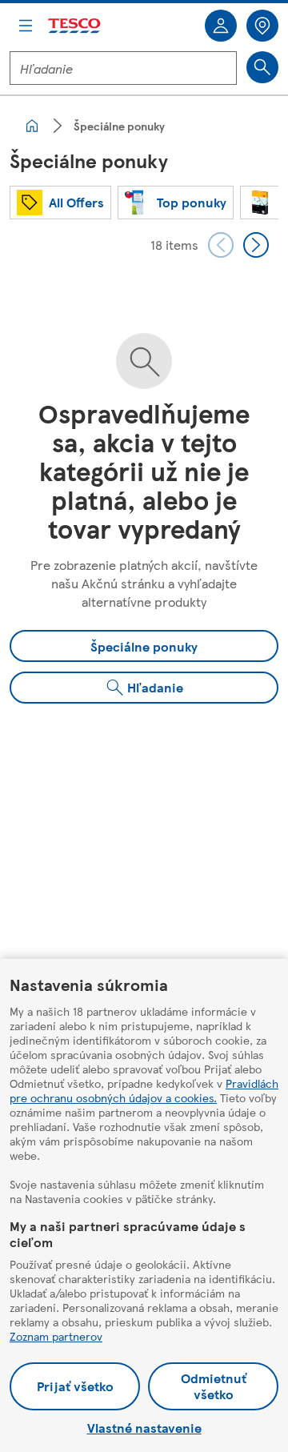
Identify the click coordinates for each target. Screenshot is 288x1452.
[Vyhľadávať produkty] (262, 67)
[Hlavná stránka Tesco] (75, 26)
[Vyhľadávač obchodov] (262, 26)
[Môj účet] (221, 26)
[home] (32, 125)
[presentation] (221, 245)
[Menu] (26, 26)
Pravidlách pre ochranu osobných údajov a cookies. (144, 1090)
